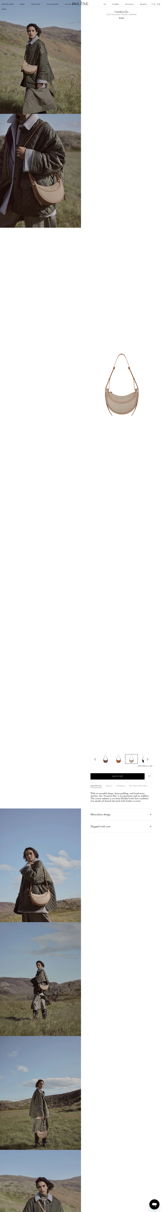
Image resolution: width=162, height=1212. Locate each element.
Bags (4, 9)
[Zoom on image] (40, 57)
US (104, 4)
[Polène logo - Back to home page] (80, 3)
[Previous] (95, 759)
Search (143, 4)
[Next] (148, 759)
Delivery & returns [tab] (138, 786)
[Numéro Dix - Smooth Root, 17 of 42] (105, 759)
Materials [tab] (120, 786)
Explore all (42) (145, 766)
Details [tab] (109, 786)
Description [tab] (96, 786)
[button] (149, 776)
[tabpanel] (121, 797)
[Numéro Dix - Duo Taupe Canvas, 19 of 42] (131, 759)
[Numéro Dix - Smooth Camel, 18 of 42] (118, 759)
